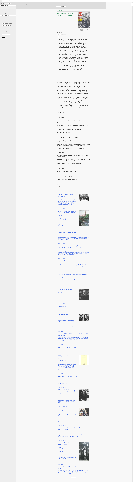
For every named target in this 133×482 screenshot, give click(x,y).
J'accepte (58, 6)
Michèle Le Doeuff (62, 349)
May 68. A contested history (63, 176)
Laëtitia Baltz (61, 317)
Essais (59, 192)
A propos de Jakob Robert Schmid (64, 179)
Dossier (10, 3)
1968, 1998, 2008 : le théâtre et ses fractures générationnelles (69, 182)
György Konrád (61, 393)
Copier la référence (7, 23)
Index (6, 3)
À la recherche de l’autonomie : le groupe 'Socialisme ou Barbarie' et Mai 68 (72, 428)
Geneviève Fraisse (62, 307)
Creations (59, 406)
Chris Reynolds (61, 196)
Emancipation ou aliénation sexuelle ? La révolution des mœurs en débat (67, 357)
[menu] (1, 1)
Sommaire (3, 9)
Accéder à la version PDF (6, 34)
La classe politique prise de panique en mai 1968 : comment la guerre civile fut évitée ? (67, 212)
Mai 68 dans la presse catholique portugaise (66, 163)
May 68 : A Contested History (65, 194)
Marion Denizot (61, 335)
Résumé (59, 34)
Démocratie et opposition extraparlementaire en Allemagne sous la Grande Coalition (73, 275)
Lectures (59, 353)
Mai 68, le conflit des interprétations (67, 376)
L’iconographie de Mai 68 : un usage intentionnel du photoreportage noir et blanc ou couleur (66, 445)
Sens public (2, 3)
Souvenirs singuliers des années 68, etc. (68, 347)
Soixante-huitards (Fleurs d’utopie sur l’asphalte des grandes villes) (67, 390)
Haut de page (73, 477)
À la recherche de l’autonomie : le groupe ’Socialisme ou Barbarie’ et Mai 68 (72, 151)
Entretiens (60, 287)
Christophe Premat (69, 15)
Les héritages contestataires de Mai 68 (67, 232)
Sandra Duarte (61, 262)
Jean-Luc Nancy (67, 292)
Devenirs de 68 (5, 13)
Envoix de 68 (4, 11)
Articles (3, 8)
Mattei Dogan (61, 215)
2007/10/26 (63, 192)
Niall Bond (60, 277)
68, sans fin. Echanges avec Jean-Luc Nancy (66, 290)
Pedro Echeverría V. (62, 249)
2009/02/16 (63, 208)
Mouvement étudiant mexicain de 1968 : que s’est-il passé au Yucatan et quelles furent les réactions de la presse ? (73, 246)
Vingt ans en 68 (62, 306)
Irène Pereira (60, 234)
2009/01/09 (65, 287)
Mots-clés (63, 34)
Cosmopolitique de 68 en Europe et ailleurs (9, 12)
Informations (4, 7)
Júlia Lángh (60, 410)
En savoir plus (63, 6)
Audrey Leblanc (61, 448)
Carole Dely (60, 15)
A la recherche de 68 (61, 122)
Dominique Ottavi (62, 468)
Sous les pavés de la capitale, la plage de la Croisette (68, 148)
